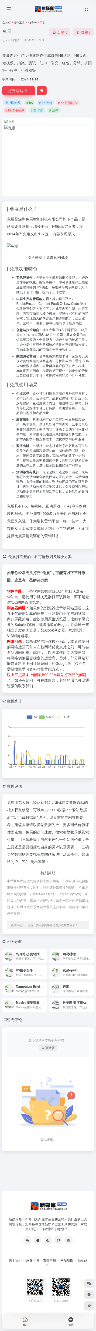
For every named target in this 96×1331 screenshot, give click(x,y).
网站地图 (66, 1260)
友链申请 (49, 1260)
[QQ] (38, 1240)
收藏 (86, 32)
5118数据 (57, 809)
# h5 (29, 102)
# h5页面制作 (68, 102)
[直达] (44, 956)
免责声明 (32, 1260)
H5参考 (32, 22)
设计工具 (19, 22)
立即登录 (48, 1047)
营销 (25, 226)
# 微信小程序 (14, 110)
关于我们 (15, 1260)
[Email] (68, 1240)
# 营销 (53, 110)
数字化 (73, 455)
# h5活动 (45, 102)
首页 (8, 22)
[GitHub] (58, 1240)
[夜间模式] (89, 1305)
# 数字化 (37, 110)
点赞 (62, 32)
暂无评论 (14, 1019)
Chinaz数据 (23, 817)
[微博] (48, 1240)
